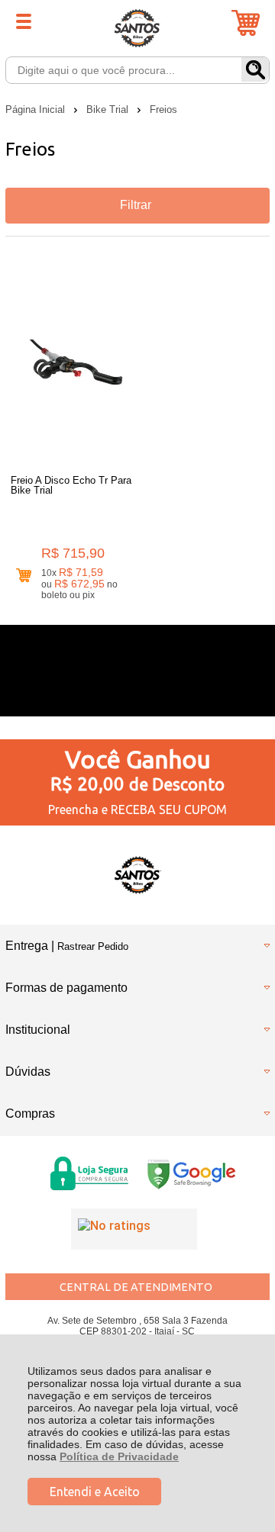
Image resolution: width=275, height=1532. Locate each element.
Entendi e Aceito (95, 1491)
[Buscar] (255, 69)
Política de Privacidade (119, 1456)
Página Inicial (36, 109)
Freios (163, 109)
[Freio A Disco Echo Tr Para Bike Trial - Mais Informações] (74, 368)
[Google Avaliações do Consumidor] (134, 1229)
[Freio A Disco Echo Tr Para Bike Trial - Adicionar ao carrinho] (23, 575)
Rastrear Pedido (92, 946)
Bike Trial (108, 109)
